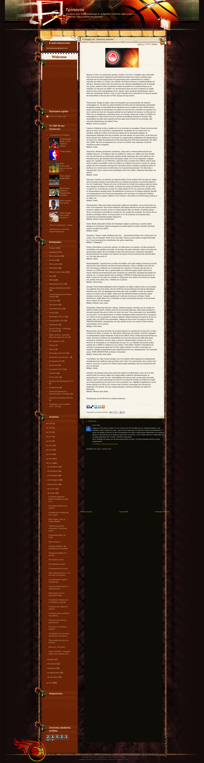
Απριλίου (53, 664)
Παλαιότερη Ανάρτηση (162, 511)
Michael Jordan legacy (58, 272)
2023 (50, 428)
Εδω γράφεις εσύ (55, 341)
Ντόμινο (52, 345)
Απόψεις (52, 248)
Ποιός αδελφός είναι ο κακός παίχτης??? (65, 215)
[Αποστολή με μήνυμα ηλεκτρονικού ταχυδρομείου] (113, 412)
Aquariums (89, 759)
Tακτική (52, 313)
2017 (50, 437)
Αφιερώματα (54, 252)
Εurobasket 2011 (55, 309)
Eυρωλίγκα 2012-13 (57, 369)
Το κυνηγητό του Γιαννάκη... (60, 135)
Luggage (82, 759)
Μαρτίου (53, 668)
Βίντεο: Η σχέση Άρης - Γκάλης (61, 225)
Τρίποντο (75, 9)
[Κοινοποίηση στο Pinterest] (123, 412)
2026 (50, 423)
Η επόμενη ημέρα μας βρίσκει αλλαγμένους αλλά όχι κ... (58, 499)
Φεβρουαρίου (55, 673)
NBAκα (52, 280)
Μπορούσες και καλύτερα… (59, 357)
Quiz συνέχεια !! (54, 542)
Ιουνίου (52, 493)
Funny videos (54, 377)
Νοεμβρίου (54, 471)
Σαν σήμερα (53, 305)
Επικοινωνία (54, 365)
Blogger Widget (62, 116)
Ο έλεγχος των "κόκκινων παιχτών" (98, 39)
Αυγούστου (54, 484)
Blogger (123, 757)
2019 (50, 432)
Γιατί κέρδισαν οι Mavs (57, 564)
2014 (50, 450)
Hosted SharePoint (100, 759)
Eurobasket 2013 (55, 361)
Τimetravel (53, 373)
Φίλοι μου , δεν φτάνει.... (57, 647)
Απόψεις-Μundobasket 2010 (60, 288)
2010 (50, 683)
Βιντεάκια (52, 260)
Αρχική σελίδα (123, 511)
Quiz (51, 276)
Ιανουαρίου (54, 677)
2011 (50, 463)
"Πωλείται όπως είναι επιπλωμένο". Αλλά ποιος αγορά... (58, 528)
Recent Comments (51, 116)
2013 (50, 454)
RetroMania (53, 268)
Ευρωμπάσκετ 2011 (56, 321)
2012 (50, 459)
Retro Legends (55, 256)
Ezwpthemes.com (122, 759)
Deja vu (52, 349)
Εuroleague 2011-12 (57, 317)
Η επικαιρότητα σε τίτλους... (59, 569)
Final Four (53, 301)
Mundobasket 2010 (56, 284)
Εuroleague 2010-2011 (58, 353)
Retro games (54, 264)
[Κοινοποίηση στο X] (118, 412)
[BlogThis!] (115, 412)
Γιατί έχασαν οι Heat (56, 560)
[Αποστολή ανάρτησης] (110, 412)
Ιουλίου (52, 489)
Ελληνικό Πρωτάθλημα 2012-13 (61, 381)
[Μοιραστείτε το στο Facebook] (121, 412)
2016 (50, 441)
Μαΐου (52, 660)
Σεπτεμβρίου (54, 480)
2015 (50, 446)
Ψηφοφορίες (54, 325)
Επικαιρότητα (54, 388)
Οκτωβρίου (54, 475)
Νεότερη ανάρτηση (86, 511)
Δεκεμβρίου (54, 467)
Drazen (94, 425)
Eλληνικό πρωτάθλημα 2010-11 (61, 398)
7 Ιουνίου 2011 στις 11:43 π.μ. (105, 444)
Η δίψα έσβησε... (66, 151)
